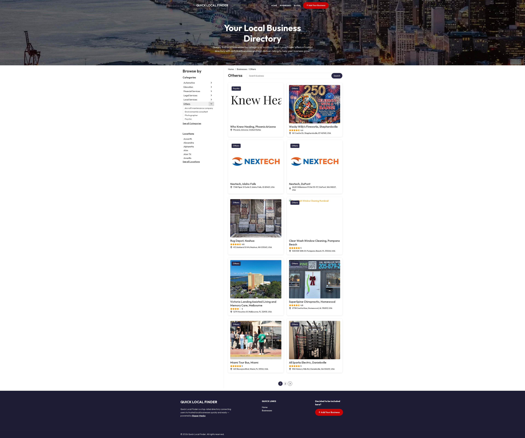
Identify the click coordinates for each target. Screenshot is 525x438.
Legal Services (190, 95)
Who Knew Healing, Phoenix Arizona (253, 126)
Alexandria (188, 142)
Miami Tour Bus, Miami (244, 362)
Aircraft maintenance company (199, 108)
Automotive (189, 82)
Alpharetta (188, 146)
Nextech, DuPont (299, 184)
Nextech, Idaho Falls (243, 184)
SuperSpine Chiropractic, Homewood (312, 301)
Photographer (191, 115)
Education (188, 87)
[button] (211, 83)
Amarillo (187, 158)
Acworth (187, 139)
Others (186, 103)
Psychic (188, 119)
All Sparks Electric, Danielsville (307, 362)
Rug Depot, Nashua (242, 240)
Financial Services (191, 91)
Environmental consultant (196, 111)
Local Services (190, 99)
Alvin (185, 150)
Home (274, 5)
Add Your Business (316, 5)
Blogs (297, 5)
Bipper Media (198, 415)
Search (337, 75)
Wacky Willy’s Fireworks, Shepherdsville (313, 126)
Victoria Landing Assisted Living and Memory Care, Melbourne (253, 303)
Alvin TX (187, 154)
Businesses (285, 5)
